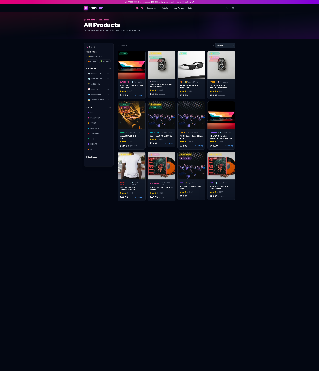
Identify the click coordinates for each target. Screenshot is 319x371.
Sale (190, 8)
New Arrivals (179, 8)
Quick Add (133, 76)
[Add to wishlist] (142, 54)
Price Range (91, 157)
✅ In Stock (104, 61)
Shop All (139, 8)
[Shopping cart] (233, 8)
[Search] (227, 8)
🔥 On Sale (92, 61)
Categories (151, 8)
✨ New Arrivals (94, 56)
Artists (165, 8)
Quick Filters (91, 52)
